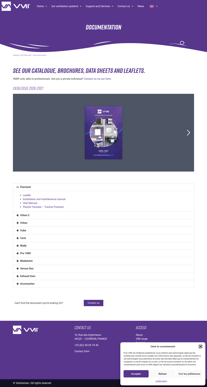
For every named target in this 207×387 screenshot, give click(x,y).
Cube (23, 230)
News (141, 6)
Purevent (25, 187)
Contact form (81, 351)
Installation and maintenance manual (44, 199)
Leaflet (27, 195)
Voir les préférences (189, 373)
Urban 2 (24, 215)
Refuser (162, 373)
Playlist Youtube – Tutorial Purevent (43, 206)
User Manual (30, 203)
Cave (23, 238)
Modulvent (26, 260)
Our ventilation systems (64, 6)
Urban (23, 222)
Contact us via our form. (98, 78)
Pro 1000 (25, 253)
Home (40, 6)
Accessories (27, 283)
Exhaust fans (27, 276)
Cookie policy (161, 381)
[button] (200, 346)
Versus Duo (26, 268)
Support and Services (98, 6)
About (139, 334)
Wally (23, 245)
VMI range (141, 338)
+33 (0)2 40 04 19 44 (86, 345)
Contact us (124, 6)
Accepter (136, 373)
